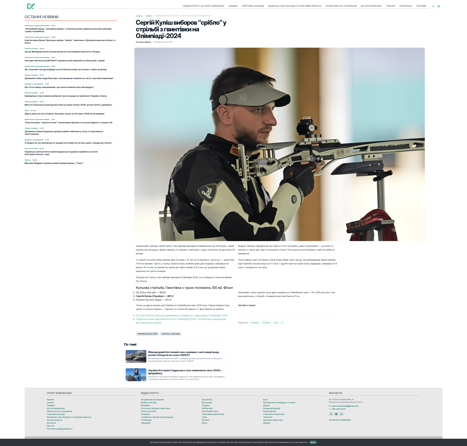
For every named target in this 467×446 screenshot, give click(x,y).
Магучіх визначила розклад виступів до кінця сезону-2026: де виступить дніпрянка (68, 105)
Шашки (266, 423)
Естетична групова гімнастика (155, 408)
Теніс (204, 417)
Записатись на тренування (341, 6)
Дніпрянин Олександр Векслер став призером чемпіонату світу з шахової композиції (69, 78)
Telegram (266, 323)
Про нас (50, 426)
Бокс (265, 399)
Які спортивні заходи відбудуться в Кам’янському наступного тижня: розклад (66, 69)
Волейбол (145, 405)
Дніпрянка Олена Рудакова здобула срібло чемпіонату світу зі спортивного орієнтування (64, 132)
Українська (405, 6)
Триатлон (267, 417)
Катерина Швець (143, 42)
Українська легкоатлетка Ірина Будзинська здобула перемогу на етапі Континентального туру (61, 152)
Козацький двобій (271, 408)
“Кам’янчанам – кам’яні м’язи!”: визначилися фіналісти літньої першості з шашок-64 (68, 122)
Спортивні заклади (253, 6)
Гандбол (206, 405)
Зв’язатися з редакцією (340, 420)
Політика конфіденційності (59, 429)
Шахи (204, 423)
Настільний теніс (210, 411)
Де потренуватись (371, 6)
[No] (464, 442)
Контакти (51, 423)
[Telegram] (336, 414)
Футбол (205, 420)
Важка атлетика (149, 402)
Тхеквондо (146, 420)
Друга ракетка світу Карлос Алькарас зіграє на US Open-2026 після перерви (64, 113)
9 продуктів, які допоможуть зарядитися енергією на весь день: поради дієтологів (68, 143)
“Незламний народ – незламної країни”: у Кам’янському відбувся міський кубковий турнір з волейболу (68, 30)
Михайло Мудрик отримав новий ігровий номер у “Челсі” (54, 163)
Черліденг (146, 423)
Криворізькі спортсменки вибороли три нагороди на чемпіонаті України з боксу (66, 96)
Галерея (390, 6)
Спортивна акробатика (213, 414)
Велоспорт (207, 402)
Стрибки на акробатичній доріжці (157, 417)
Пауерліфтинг (269, 411)
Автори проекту (55, 420)
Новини (233, 6)
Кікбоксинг (207, 408)
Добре (313, 442)
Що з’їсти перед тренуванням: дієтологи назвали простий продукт (59, 87)
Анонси (50, 402)
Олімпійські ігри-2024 (147, 334)
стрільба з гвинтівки (170, 334)
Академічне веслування (152, 399)
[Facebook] (439, 6)
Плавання (145, 414)
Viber (276, 323)
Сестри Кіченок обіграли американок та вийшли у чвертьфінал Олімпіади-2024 (182, 315)
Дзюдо (266, 405)
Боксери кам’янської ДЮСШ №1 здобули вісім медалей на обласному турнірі (65, 60)
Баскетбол (207, 399)
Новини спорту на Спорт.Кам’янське (203, 6)
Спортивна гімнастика (274, 414)
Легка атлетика (148, 411)
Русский (421, 6)
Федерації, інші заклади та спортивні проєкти (294, 6)
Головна (139, 16)
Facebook (255, 323)
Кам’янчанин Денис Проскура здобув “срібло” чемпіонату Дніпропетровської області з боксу (70, 41)
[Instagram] (341, 414)
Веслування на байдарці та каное (279, 402)
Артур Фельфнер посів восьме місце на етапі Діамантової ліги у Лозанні (62, 51)
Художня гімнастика (273, 420)
